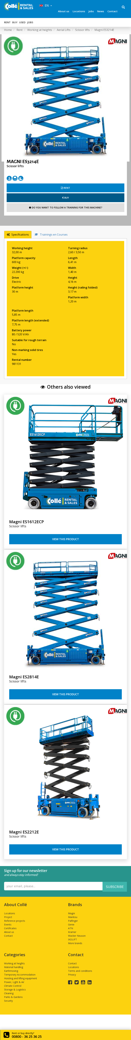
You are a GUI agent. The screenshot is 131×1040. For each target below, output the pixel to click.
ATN (70, 928)
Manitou (72, 917)
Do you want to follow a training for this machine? (66, 207)
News (100, 11)
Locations (79, 11)
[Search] (123, 7)
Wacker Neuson (77, 935)
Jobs (91, 11)
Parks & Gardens (13, 997)
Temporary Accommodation (19, 974)
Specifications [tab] (20, 234)
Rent (7, 22)
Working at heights (14, 963)
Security (8, 1000)
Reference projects (14, 920)
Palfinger (73, 920)
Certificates (10, 928)
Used (22, 22)
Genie (71, 924)
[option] (65, 98)
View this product (65, 539)
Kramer (72, 932)
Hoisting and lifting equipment (20, 978)
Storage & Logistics (15, 989)
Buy (14, 22)
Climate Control (12, 985)
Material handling (13, 967)
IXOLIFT (72, 939)
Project (8, 917)
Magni (71, 913)
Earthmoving (11, 970)
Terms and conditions (80, 970)
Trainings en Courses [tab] (54, 234)
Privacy (72, 974)
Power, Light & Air (14, 982)
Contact (112, 11)
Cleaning (8, 993)
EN (46, 5)
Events (7, 924)
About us (63, 11)
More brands (75, 943)
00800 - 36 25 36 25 (27, 1036)
